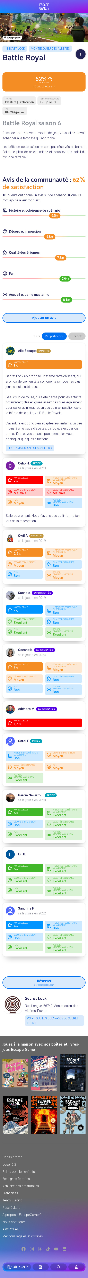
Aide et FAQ (10, 1229)
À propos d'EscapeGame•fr (22, 1215)
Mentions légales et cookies (22, 1236)
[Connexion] (76, 1266)
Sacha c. (24, 593)
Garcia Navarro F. (31, 795)
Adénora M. (26, 709)
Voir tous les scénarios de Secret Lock (53, 1021)
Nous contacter (13, 1222)
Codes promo (12, 1157)
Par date (77, 336)
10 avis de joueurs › (44, 81)
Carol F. (23, 741)
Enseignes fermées (16, 1179)
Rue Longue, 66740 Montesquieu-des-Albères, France (52, 1008)
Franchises (10, 1193)
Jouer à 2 (9, 1164)
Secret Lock (16, 48)
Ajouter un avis (44, 318)
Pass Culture (11, 1208)
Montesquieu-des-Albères (50, 48)
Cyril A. (23, 536)
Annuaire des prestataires (20, 1186)
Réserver (44, 982)
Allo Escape (27, 351)
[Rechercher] (58, 1266)
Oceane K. (25, 650)
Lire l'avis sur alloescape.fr (29, 448)
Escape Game (44, 6)
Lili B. (22, 854)
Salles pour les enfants (18, 1172)
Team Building (12, 1200)
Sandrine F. (26, 908)
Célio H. (24, 463)
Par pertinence (54, 336)
